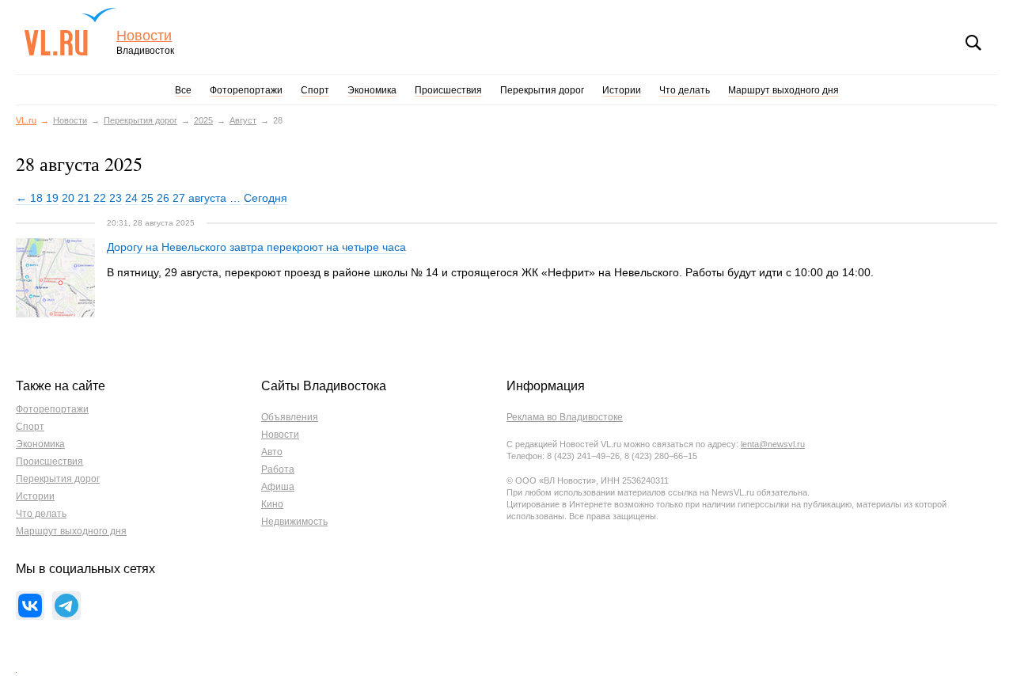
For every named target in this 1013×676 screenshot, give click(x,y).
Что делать (684, 90)
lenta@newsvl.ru (773, 444)
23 (115, 198)
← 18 (29, 198)
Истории (621, 90)
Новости (144, 36)
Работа (277, 469)
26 (163, 198)
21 (84, 198)
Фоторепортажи (246, 90)
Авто (272, 452)
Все (183, 90)
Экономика (371, 90)
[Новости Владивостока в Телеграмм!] (66, 605)
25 (147, 198)
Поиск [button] (973, 42)
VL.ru (70, 31)
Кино (272, 504)
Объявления (289, 417)
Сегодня (265, 198)
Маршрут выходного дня (783, 90)
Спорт (315, 90)
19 (52, 198)
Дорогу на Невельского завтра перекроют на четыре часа (256, 247)
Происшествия (448, 90)
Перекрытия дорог (542, 90)
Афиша (277, 486)
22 (99, 198)
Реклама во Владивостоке (564, 417)
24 (131, 198)
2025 (203, 120)
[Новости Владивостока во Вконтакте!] (30, 605)
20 (68, 198)
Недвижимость (294, 521)
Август (243, 120)
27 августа (199, 198)
